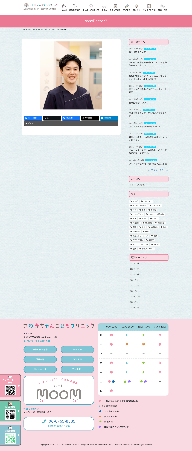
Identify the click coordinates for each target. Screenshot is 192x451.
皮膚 (147, 232)
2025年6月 (134, 269)
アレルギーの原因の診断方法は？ (144, 126)
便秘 (134, 227)
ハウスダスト (138, 214)
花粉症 (151, 240)
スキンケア (156, 206)
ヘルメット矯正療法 (156, 214)
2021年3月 (134, 291)
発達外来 (136, 232)
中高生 (155, 219)
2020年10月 (135, 296)
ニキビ (153, 210)
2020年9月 (134, 302)
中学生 (144, 219)
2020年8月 (134, 307)
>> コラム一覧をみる (158, 170)
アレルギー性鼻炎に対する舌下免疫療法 (148, 163)
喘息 (143, 227)
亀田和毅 (148, 223)
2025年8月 (134, 263)
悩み (165, 227)
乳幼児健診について (138, 103)
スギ (134, 210)
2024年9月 (134, 274)
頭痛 (134, 249)
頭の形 (156, 245)
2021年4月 (134, 285)
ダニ (143, 210)
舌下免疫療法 (138, 240)
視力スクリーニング (140, 245)
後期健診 (154, 227)
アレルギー (147, 201)
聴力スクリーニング (140, 236)
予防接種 (161, 223)
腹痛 (155, 236)
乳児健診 (136, 223)
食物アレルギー (148, 249)
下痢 (134, 219)
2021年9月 (134, 280)
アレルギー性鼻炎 (139, 206)
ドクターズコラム (150, 49)
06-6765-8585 (62, 421)
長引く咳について (137, 52)
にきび (135, 201)
